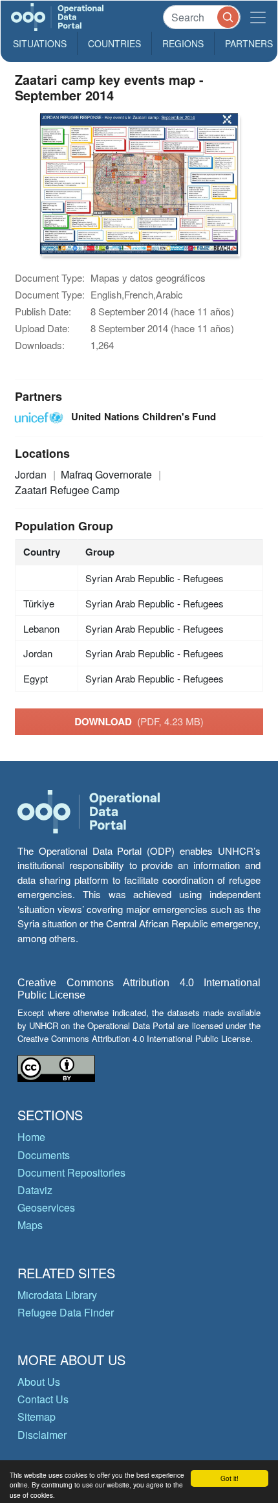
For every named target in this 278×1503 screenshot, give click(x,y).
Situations (40, 43)
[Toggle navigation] (258, 17)
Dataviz (34, 1189)
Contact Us (43, 1399)
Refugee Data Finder (65, 1312)
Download (139, 721)
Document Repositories (71, 1172)
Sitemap (36, 1416)
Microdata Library (57, 1294)
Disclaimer (42, 1434)
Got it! (229, 1478)
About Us (38, 1381)
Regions (183, 43)
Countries (114, 43)
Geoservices (46, 1207)
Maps (30, 1224)
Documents (43, 1154)
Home (31, 1136)
